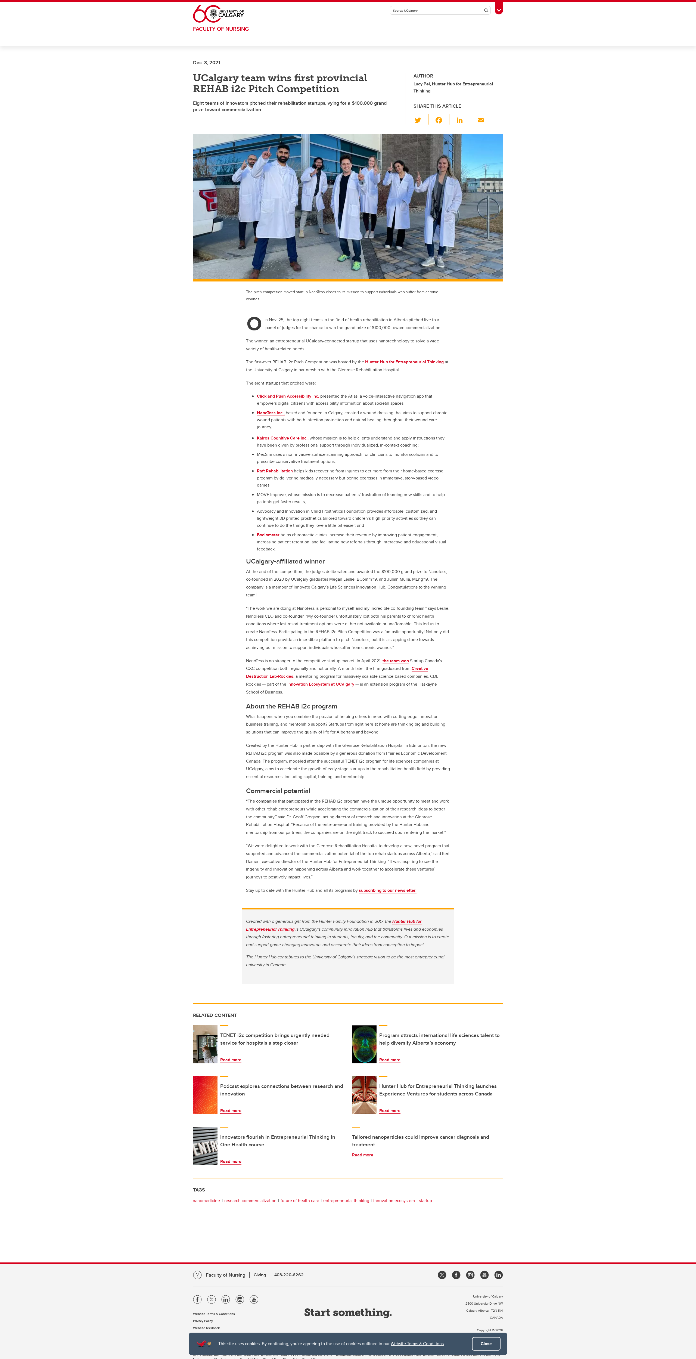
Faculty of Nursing (221, 29)
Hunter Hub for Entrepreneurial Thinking (404, 362)
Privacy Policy (203, 1320)
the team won (396, 661)
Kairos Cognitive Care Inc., (283, 438)
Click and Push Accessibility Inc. (288, 396)
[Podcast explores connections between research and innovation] (205, 1095)
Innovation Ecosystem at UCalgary (320, 684)
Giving (260, 1275)
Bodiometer (268, 535)
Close (486, 1344)
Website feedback (206, 1328)
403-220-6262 (289, 1275)
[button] (421, 119)
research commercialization (250, 1200)
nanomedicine (206, 1200)
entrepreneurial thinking (346, 1200)
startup (425, 1200)
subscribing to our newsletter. (388, 890)
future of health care (300, 1200)
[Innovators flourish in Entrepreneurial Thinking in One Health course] (205, 1146)
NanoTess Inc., (271, 413)
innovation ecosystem (394, 1200)
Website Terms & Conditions (417, 1344)
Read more (230, 1060)
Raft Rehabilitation (275, 471)
